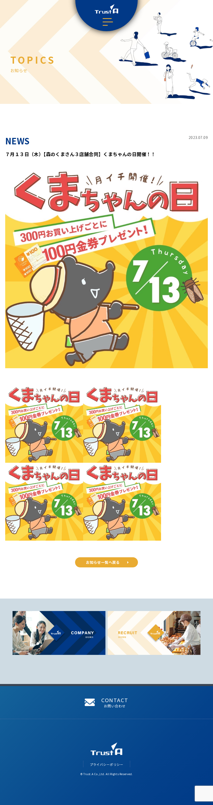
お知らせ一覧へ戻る (103, 562)
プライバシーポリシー (106, 764)
